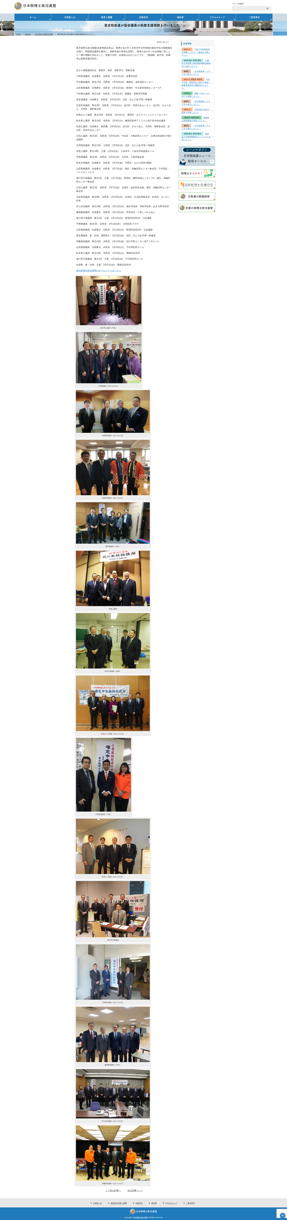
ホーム (33, 17)
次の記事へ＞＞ (135, 1190)
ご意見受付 (254, 17)
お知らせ (187, 49)
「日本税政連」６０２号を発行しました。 (195, 103)
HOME (18, 34)
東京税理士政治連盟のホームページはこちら (98, 270)
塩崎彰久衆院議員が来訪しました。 (195, 119)
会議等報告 (188, 60)
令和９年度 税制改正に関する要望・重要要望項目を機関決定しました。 (195, 83)
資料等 (180, 17)
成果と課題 (106, 17)
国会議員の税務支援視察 (44, 34)
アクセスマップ (217, 17)
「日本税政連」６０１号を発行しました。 (195, 127)
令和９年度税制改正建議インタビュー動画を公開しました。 (195, 52)
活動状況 (143, 17)
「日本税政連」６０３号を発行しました (195, 72)
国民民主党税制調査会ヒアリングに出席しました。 (196, 136)
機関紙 (186, 71)
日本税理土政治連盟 (140, 1217)
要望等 (193, 79)
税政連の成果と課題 (119, 1203)
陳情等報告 (197, 60)
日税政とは (69, 17)
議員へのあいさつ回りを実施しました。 (195, 94)
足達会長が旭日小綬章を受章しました (195, 111)
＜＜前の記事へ (113, 1190)
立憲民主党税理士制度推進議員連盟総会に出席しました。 (196, 63)
